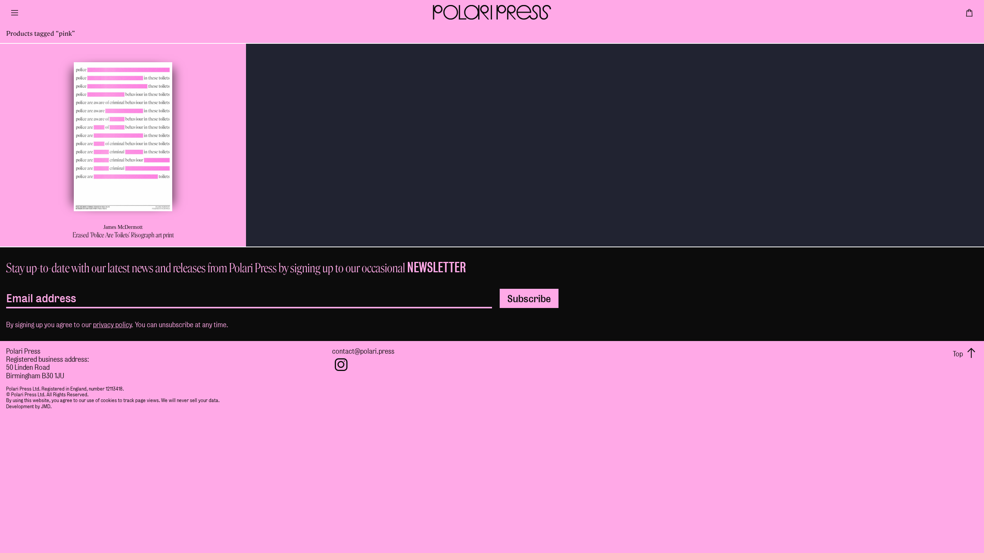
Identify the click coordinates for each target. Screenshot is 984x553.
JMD (45, 406)
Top (958, 354)
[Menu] (14, 15)
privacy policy (112, 325)
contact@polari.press (363, 351)
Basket (969, 15)
